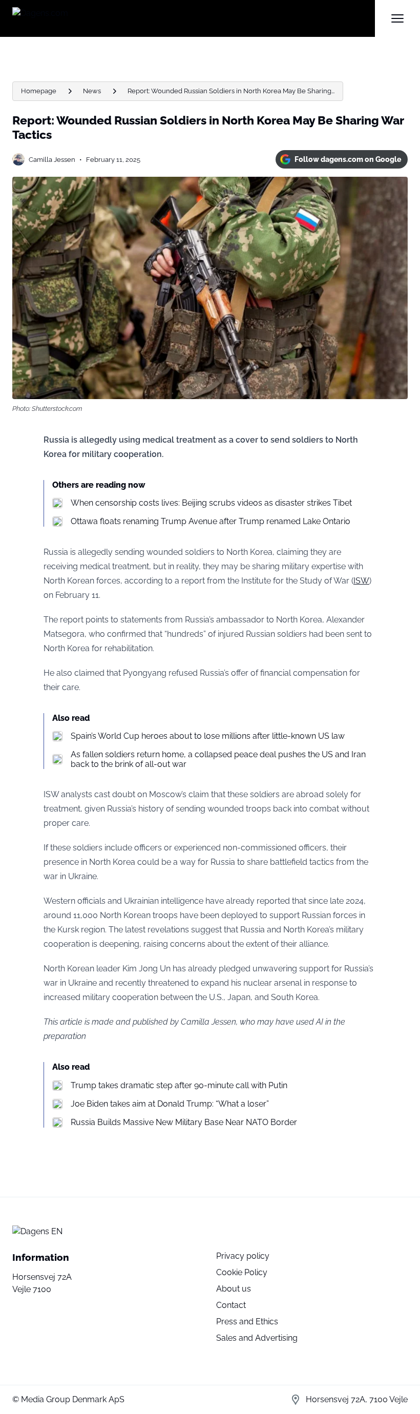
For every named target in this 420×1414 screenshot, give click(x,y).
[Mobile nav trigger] (397, 18)
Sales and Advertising (257, 1338)
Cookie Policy (241, 1272)
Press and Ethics (247, 1321)
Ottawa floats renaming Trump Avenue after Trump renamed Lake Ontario (210, 521)
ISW (361, 581)
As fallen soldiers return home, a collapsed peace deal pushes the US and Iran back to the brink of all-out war (218, 759)
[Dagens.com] (193, 18)
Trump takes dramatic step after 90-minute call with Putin (179, 1085)
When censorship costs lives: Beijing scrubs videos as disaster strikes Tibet (211, 503)
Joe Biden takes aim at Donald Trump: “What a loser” (170, 1104)
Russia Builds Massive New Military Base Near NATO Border (184, 1122)
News (92, 91)
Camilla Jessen (52, 159)
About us (233, 1289)
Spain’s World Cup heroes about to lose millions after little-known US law (208, 736)
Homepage (38, 91)
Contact (231, 1305)
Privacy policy (242, 1256)
